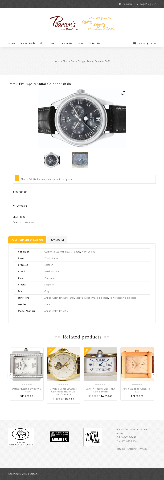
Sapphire (49, 284)
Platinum (49, 278)
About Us (67, 43)
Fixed (47, 258)
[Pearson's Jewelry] (82, 23)
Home (11, 43)
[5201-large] (51, 160)
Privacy (143, 448)
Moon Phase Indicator (96, 297)
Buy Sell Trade (27, 43)
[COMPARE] (40, 354)
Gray (46, 291)
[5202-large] (79, 160)
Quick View (40, 359)
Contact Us (94, 43)
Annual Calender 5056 (56, 310)
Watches (29, 222)
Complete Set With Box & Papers (62, 251)
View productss (40, 349)
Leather (48, 264)
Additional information (27, 239)
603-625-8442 (128, 437)
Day (72, 297)
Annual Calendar (53, 297)
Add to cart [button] (77, 349)
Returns (120, 448)
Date (66, 297)
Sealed (91, 251)
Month (79, 297)
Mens (47, 304)
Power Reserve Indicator (123, 297)
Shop (42, 43)
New (84, 251)
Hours (80, 43)
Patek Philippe (52, 271)
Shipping (131, 448)
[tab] (27, 239)
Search (53, 43)
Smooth (55, 258)
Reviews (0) (57, 239)
